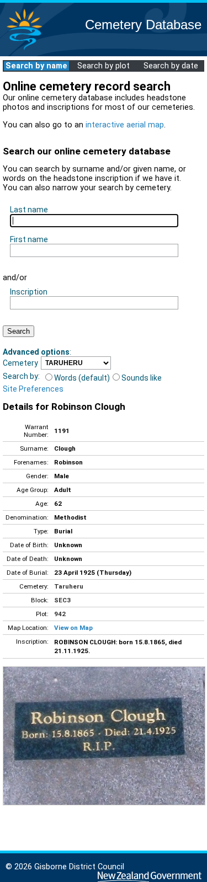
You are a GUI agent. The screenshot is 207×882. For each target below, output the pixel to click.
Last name (29, 209)
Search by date (171, 66)
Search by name (36, 66)
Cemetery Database (143, 24)
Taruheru (68, 586)
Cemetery (20, 363)
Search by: (21, 376)
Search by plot (103, 66)
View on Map (73, 628)
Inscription (28, 291)
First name (29, 239)
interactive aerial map (125, 125)
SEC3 (62, 600)
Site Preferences (33, 388)
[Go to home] (24, 49)
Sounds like (141, 377)
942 (60, 614)
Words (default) (82, 377)
